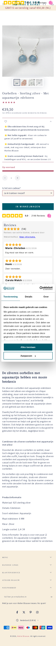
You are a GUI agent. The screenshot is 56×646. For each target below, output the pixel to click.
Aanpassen (26, 356)
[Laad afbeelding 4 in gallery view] (39, 82)
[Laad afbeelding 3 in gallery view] (32, 82)
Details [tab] (28, 296)
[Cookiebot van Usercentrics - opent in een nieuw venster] (40, 288)
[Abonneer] (52, 597)
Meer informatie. (27, 237)
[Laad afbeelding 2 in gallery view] (24, 82)
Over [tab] (46, 296)
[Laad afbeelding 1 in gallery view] (17, 82)
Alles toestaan (28, 347)
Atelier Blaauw (23, 636)
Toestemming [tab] (10, 296)
